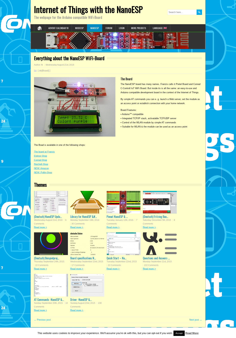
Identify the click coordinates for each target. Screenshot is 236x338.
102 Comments (151, 265)
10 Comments (41, 265)
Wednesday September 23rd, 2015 (86, 261)
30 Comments (78, 224)
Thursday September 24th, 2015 (49, 261)
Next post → (195, 319)
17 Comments (78, 265)
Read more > (40, 227)
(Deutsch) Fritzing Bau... (155, 217)
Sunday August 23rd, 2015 (82, 303)
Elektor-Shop (40, 156)
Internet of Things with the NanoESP (88, 9)
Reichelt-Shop (41, 164)
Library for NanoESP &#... (83, 217)
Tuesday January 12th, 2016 (120, 220)
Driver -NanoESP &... (81, 300)
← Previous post (42, 319)
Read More (192, 333)
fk (42, 65)
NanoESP (94, 28)
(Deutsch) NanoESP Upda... (48, 217)
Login (121, 28)
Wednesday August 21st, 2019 (48, 220)
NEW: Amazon (41, 168)
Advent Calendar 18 (58, 28)
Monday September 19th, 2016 (84, 220)
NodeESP (79, 28)
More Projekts (138, 28)
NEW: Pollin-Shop (43, 172)
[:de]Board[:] (44, 70)
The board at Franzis (44, 151)
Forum (109, 28)
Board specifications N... (83, 258)
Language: (158, 28)
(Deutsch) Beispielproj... (46, 258)
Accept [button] (179, 333)
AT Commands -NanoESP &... (49, 300)
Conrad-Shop (40, 160)
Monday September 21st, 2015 (157, 261)
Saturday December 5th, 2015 (157, 220)
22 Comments (114, 265)
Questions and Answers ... (156, 258)
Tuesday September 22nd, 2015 (122, 261)
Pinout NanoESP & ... (117, 217)
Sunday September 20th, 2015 (48, 303)
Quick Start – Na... (116, 258)
